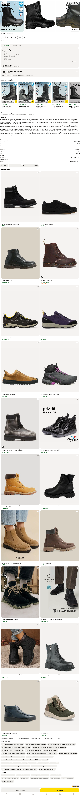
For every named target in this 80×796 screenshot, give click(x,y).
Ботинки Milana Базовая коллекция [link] (10, 619)
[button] (3, 37)
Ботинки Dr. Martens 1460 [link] (47, 280)
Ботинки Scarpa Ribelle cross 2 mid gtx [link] (50, 394)
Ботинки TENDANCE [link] (6, 506)
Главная (6, 794)
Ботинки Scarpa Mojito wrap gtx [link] (9, 394)
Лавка (33, 794)
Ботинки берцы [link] (7, 106)
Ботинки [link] (4, 675)
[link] (12, 744)
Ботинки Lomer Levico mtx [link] (47, 338)
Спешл (20, 794)
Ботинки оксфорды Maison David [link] (9, 733)
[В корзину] (16, 101)
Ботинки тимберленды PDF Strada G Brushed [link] (12, 450)
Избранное (46, 794)
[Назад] (3, 3)
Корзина (60, 794)
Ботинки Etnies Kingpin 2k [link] (47, 224)
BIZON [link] (3, 106)
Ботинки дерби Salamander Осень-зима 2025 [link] (51, 619)
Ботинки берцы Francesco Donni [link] (48, 675)
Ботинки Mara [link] (44, 506)
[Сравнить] (71, 3)
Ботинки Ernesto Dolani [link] (7, 280)
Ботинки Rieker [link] (44, 733)
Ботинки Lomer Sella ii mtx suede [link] (9, 338)
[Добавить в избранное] (74, 3)
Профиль (73, 794)
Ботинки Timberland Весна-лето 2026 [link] (10, 224)
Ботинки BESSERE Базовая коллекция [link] (50, 450)
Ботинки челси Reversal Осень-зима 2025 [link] (11, 563)
